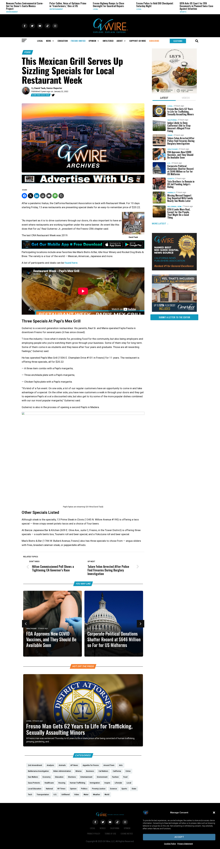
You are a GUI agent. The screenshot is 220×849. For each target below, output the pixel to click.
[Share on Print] (42, 195)
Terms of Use (110, 833)
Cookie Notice (127, 833)
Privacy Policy (93, 833)
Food (27, 52)
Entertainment (24, 9)
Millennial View (174, 207)
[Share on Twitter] (30, 195)
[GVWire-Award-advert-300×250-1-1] (174, 269)
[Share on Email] (49, 195)
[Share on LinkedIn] (36, 195)
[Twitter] (53, 95)
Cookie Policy (170, 844)
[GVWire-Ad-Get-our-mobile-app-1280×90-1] (83, 247)
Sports (150, 12)
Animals (171, 193)
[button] (214, 812)
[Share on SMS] (55, 195)
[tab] (164, 98)
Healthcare (31, 629)
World (103, 828)
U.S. (192, 9)
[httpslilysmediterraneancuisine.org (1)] (174, 92)
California (172, 120)
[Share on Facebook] (24, 195)
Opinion (127, 828)
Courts (170, 179)
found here (71, 262)
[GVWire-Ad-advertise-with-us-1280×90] (83, 182)
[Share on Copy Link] (61, 195)
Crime (169, 135)
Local (63, 9)
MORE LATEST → (160, 223)
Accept (179, 837)
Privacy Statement (185, 844)
